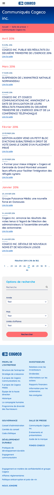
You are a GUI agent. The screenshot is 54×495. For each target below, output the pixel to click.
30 (42, 266)
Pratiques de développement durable (13, 449)
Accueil (5, 27)
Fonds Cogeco (37, 445)
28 (33, 266)
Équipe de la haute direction (10, 393)
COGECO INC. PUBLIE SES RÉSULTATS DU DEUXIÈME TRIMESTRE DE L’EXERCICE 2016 (27, 51)
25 (20, 266)
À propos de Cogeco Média (11, 386)
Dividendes (34, 374)
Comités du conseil (10, 429)
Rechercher (27, 334)
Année (9, 297)
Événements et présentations (36, 434)
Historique (6, 398)
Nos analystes (35, 395)
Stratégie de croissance (13, 374)
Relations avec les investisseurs (37, 368)
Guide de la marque (38, 439)
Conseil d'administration (13, 425)
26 (24, 266)
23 (12, 266)
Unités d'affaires (13, 321)
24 (16, 266)
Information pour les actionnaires (38, 390)
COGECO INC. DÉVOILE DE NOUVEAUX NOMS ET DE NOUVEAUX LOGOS (24, 245)
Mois (8, 311)
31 (45, 266)
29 (37, 266)
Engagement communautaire (9, 456)
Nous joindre (9, 485)
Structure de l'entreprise (13, 370)
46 (27, 270)
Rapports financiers (38, 384)
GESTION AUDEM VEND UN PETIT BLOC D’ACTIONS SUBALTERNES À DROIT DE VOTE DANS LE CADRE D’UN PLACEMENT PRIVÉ (26, 143)
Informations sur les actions (38, 379)
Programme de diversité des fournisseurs (13, 407)
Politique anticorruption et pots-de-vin (19, 479)
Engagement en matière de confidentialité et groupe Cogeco (26, 470)
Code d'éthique (9, 433)
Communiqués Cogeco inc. (39, 427)
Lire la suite (7, 56)
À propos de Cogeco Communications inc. (11, 379)
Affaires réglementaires (13, 475)
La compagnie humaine (13, 402)
